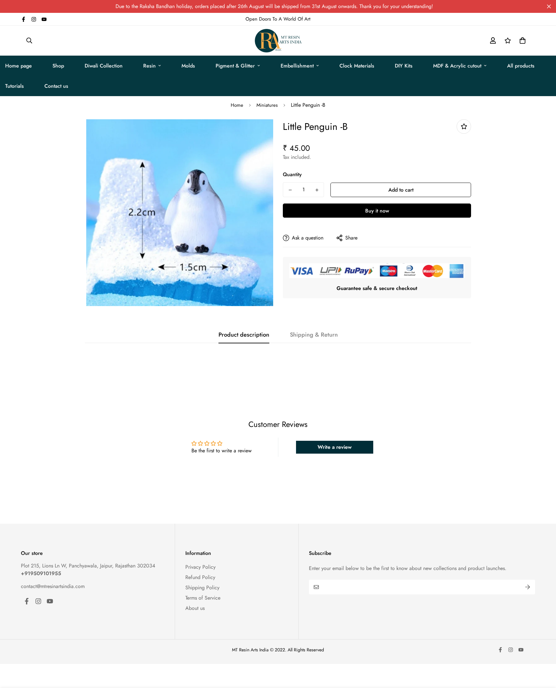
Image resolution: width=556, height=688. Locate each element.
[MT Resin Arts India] (278, 41)
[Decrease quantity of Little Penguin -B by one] (290, 190)
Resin (149, 65)
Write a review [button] (335, 447)
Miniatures (267, 105)
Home (237, 105)
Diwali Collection (104, 65)
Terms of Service (202, 598)
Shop (58, 65)
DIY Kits (403, 65)
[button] (521, 40)
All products (520, 65)
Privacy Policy (200, 567)
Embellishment (297, 65)
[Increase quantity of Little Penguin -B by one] (317, 190)
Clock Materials (356, 65)
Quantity (292, 174)
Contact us (56, 86)
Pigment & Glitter (235, 65)
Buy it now (377, 210)
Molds (188, 65)
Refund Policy (200, 577)
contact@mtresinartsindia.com (53, 586)
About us (195, 608)
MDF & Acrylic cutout (457, 65)
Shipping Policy (202, 587)
